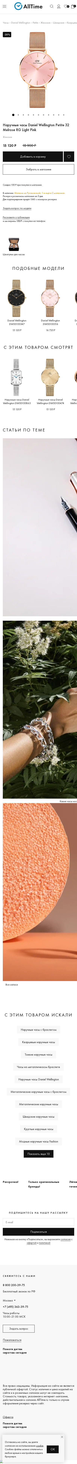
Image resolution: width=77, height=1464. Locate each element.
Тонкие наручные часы (38, 1054)
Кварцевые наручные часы (38, 1042)
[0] (65, 6)
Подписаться (38, 1232)
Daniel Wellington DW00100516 (50, 322)
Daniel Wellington (20, 22)
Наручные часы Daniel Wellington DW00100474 (50, 401)
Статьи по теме (24, 430)
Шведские (58, 22)
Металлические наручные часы (38, 1104)
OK (53, 1449)
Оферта (8, 1417)
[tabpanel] (38, 70)
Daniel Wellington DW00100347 (16, 322)
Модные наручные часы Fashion (38, 1141)
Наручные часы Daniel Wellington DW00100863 (17, 401)
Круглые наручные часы (38, 1129)
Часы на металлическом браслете (38, 1067)
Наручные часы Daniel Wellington (38, 1079)
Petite (35, 22)
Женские (45, 22)
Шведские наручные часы (38, 1117)
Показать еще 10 (38, 1154)
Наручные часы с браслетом (38, 1030)
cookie (39, 1445)
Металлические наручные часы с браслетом (38, 1092)
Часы (6, 22)
